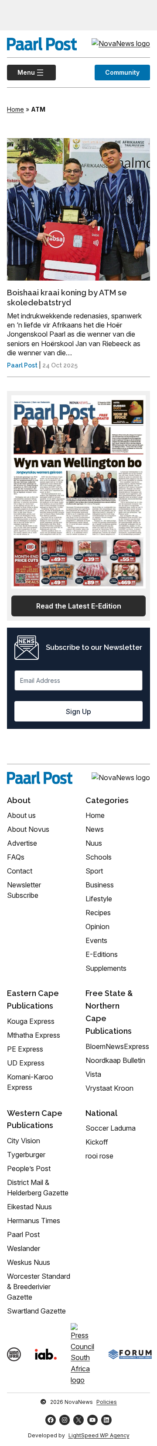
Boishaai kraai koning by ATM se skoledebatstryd (67, 297)
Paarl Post (22, 365)
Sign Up (78, 711)
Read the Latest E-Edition (78, 606)
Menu (21, 72)
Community (122, 72)
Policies (106, 1402)
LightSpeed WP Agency (99, 1435)
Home (15, 109)
